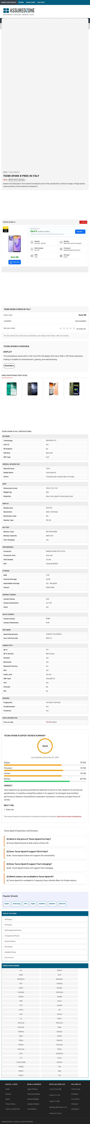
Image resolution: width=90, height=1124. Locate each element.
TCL (21, 1058)
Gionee (21, 997)
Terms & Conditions (12, 1109)
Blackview (59, 979)
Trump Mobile (21, 1062)
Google (59, 997)
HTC (21, 1005)
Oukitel (59, 1036)
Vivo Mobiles (31, 1109)
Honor (60, 1001)
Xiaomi (21, 1075)
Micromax (21, 1023)
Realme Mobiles (33, 1099)
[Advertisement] (45, 205)
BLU (21, 983)
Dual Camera (9, 957)
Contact (8, 1094)
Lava (20, 1014)
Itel (59, 1010)
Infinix (21, 1010)
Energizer (21, 992)
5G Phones (8, 925)
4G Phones (8, 919)
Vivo (25, 904)
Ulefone (59, 1062)
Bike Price (41, 2)
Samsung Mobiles (33, 1094)
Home (5, 172)
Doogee (59, 988)
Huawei (59, 1005)
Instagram (75, 1109)
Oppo (33, 904)
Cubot (21, 988)
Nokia (59, 1027)
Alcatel (59, 970)
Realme (52, 904)
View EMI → (80, 232)
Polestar (59, 1040)
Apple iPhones (32, 1089)
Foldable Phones (10, 952)
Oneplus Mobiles (33, 1104)
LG (21, 1018)
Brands (21, 2)
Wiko (59, 1071)
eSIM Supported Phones (13, 930)
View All (62, 904)
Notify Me (16, 262)
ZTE (59, 1075)
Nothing (21, 1032)
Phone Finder (30, 2)
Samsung (16, 904)
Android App (75, 1089)
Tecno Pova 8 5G (55, 1089)
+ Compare (83, 222)
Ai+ (21, 970)
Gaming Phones (10, 941)
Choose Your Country (8, 2)
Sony (21, 1053)
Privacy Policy (10, 1104)
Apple (6, 904)
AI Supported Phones (12, 936)
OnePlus (42, 904)
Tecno (5, 180)
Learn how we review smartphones (69, 817)
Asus (59, 975)
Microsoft (59, 1023)
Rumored (59, 1045)
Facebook (74, 1094)
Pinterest (74, 1104)
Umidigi (21, 1067)
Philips (21, 1040)
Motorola (21, 1027)
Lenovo (59, 1014)
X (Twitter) (75, 1099)
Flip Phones (9, 947)
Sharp (60, 1049)
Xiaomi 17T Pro (54, 1095)
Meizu (59, 1018)
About (7, 1099)
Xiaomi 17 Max (54, 1101)
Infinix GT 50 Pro (55, 1113)
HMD (21, 1001)
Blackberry (20, 979)
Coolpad (59, 983)
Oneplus (59, 1032)
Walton (21, 1071)
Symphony (59, 1053)
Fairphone (59, 992)
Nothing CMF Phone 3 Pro (58, 1107)
